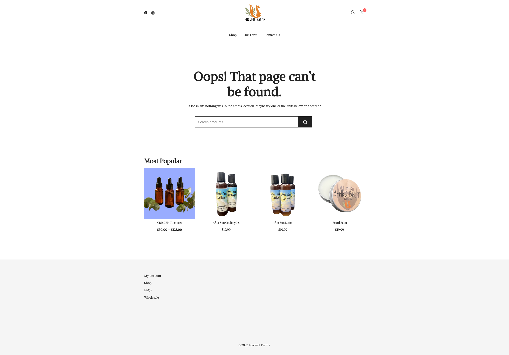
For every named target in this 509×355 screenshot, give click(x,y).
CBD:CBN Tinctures (169, 223)
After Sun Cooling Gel (226, 223)
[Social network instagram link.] (152, 12)
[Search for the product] (305, 121)
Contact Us (272, 35)
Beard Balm (339, 223)
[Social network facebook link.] (145, 12)
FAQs (148, 290)
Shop (233, 35)
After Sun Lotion (283, 223)
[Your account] (352, 12)
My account (152, 276)
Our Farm (250, 35)
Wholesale (151, 297)
